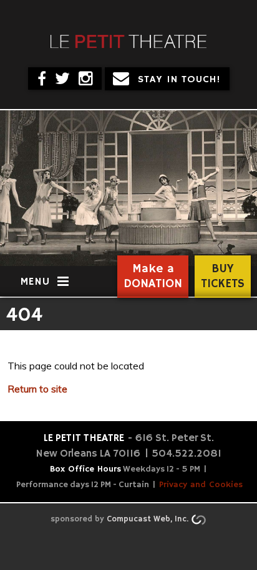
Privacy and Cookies (201, 484)
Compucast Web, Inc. (147, 519)
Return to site (37, 389)
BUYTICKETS (223, 277)
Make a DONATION (153, 277)
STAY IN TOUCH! (179, 80)
